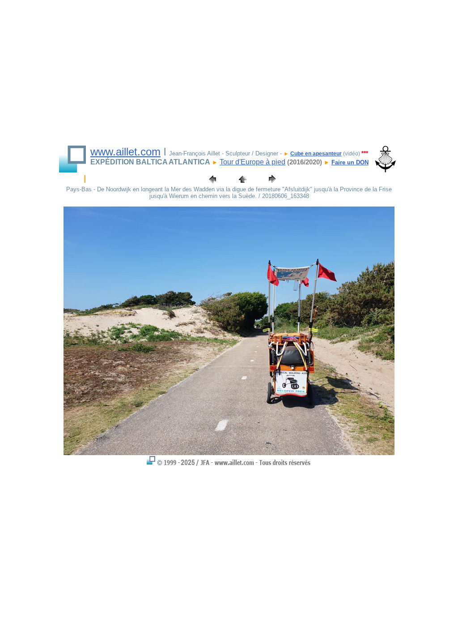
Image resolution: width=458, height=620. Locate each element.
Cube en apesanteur (316, 154)
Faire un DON (350, 162)
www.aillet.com (125, 152)
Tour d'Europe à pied (252, 162)
